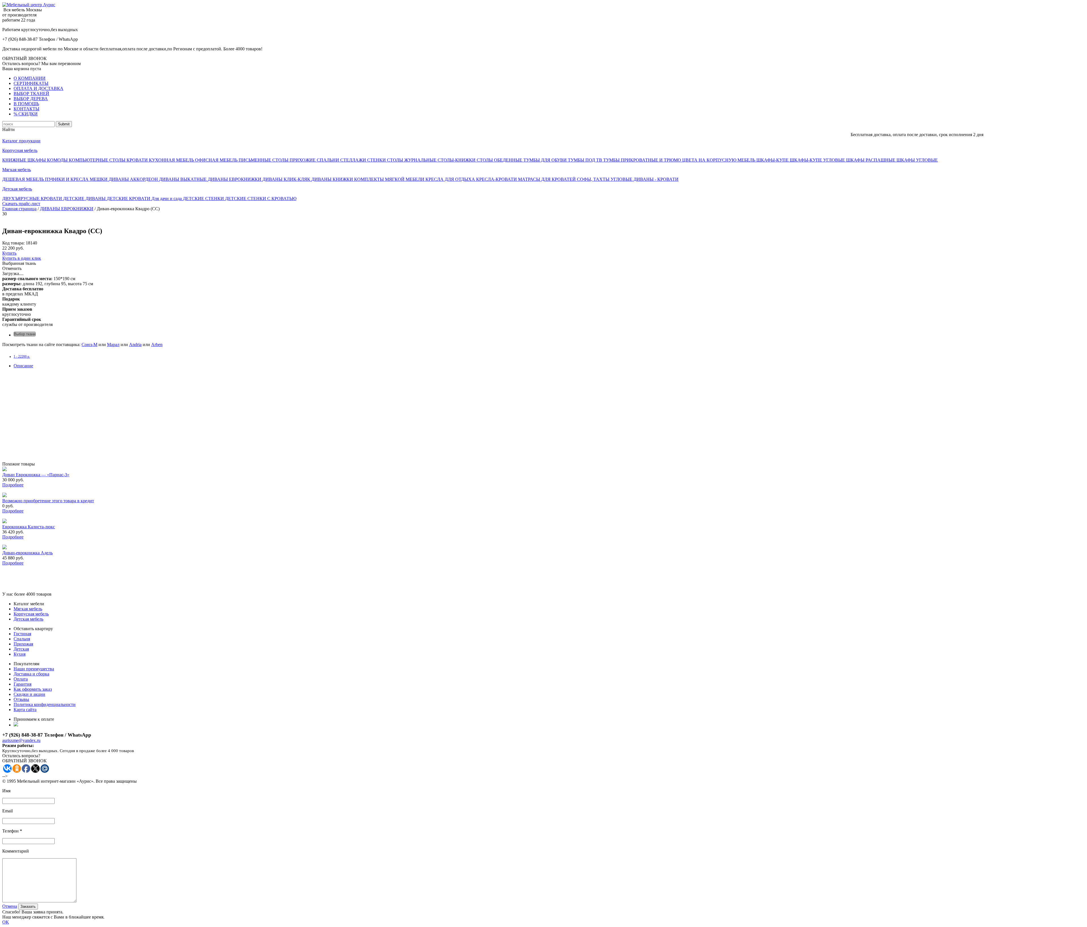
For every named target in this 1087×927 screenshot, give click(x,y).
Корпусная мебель (19, 150)
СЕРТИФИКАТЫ (31, 83)
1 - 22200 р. (22, 357)
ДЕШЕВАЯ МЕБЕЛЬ (23, 179)
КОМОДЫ (58, 160)
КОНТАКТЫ (26, 108)
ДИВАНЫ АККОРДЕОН (134, 179)
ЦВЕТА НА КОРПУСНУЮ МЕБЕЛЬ (719, 160)
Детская (21, 649)
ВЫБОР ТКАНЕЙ (31, 93)
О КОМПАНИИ (30, 78)
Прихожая (23, 643)
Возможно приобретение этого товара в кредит (48, 500)
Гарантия (22, 684)
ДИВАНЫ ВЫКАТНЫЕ (183, 179)
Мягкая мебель (16, 169)
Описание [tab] (23, 365)
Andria (135, 344)
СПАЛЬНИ (328, 160)
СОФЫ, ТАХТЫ (594, 179)
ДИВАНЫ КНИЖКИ (332, 179)
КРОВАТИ (138, 160)
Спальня (22, 638)
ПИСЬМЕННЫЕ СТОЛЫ (264, 160)
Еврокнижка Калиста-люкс (28, 526)
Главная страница (19, 208)
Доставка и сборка (31, 673)
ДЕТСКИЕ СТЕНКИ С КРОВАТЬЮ (260, 198)
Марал (113, 344)
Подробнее (12, 484)
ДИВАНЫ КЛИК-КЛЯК (286, 179)
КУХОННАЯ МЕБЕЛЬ (172, 160)
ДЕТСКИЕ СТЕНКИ (204, 198)
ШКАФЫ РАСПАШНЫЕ (871, 160)
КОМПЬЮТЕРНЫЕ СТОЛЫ (98, 160)
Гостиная (22, 633)
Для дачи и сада (167, 198)
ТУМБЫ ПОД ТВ (585, 160)
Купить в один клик (21, 258)
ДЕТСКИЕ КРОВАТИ (129, 198)
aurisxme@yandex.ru (21, 740)
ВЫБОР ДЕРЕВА (31, 98)
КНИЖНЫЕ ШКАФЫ (24, 160)
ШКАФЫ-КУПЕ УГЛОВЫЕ (818, 160)
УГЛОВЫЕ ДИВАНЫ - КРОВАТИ (645, 179)
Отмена (9, 906)
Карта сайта (25, 709)
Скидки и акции (29, 694)
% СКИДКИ (26, 113)
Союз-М (89, 344)
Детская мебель (17, 188)
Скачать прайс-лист (21, 203)
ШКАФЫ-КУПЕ (773, 160)
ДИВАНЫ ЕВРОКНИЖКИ (235, 179)
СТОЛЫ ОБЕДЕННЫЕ (500, 160)
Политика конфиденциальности (45, 704)
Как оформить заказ (33, 689)
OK (5, 922)
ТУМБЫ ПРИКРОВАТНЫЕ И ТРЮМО (642, 160)
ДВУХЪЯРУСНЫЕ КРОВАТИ (32, 198)
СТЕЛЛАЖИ (353, 160)
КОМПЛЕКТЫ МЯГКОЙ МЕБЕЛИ (389, 179)
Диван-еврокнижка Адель (27, 552)
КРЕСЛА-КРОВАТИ (497, 179)
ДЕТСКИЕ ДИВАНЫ (85, 198)
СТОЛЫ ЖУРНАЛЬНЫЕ (412, 160)
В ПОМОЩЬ (26, 103)
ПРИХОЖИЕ (303, 160)
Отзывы (21, 699)
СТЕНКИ (377, 160)
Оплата (21, 679)
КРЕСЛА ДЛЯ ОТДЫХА (450, 179)
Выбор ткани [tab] (24, 334)
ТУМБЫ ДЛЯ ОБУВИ (545, 160)
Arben (156, 344)
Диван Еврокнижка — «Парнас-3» (35, 474)
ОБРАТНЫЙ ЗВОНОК (24, 58)
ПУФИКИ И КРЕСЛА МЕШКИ (77, 179)
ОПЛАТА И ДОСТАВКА (38, 88)
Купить (9, 253)
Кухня (19, 654)
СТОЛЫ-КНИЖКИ (457, 160)
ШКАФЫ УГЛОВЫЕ (917, 160)
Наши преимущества (34, 668)
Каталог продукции (21, 140)
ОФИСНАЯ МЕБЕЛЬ (217, 160)
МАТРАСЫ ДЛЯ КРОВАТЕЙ (547, 179)
